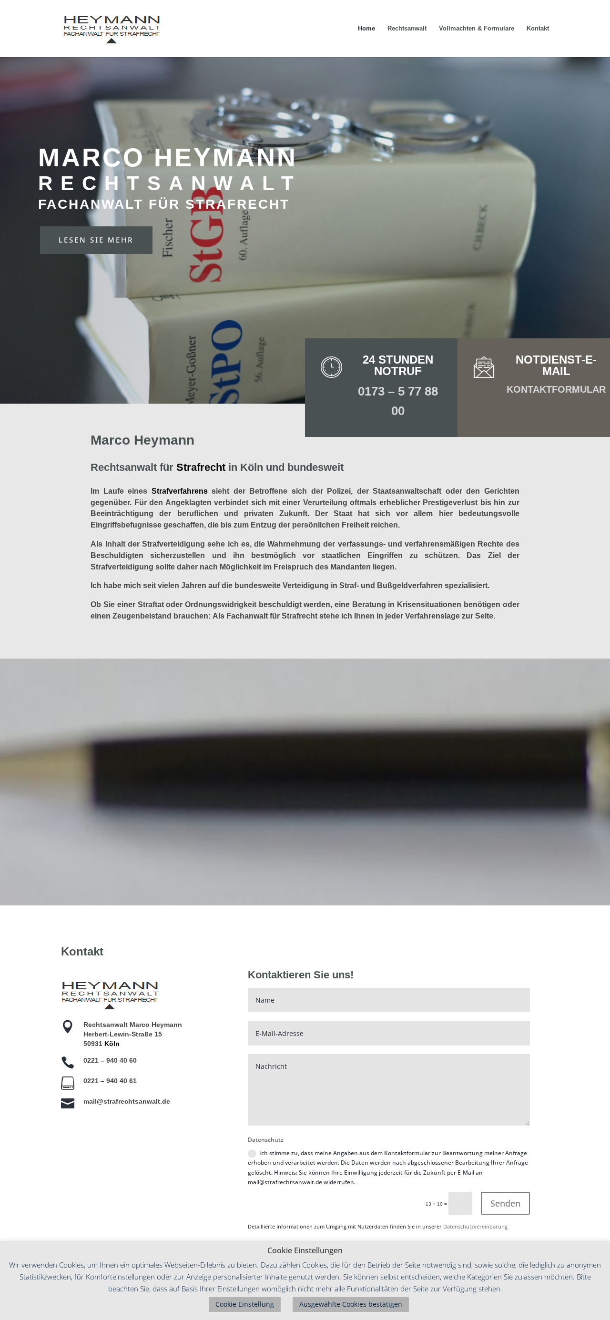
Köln (112, 1043)
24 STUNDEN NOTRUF (398, 365)
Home (366, 28)
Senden (505, 1203)
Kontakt (538, 28)
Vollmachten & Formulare (476, 28)
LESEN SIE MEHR (96, 239)
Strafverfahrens (180, 491)
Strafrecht (200, 467)
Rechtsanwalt (407, 28)
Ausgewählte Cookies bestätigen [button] (350, 1304)
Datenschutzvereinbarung (475, 1226)
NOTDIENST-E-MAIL (556, 365)
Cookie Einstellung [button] (244, 1304)
